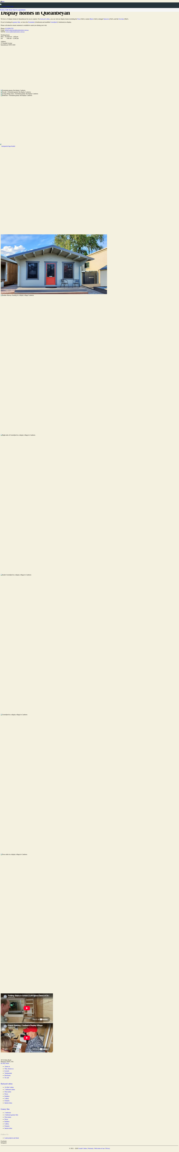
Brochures (7, 1075)
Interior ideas (8, 1103)
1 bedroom (7, 1112)
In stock (6, 1071)
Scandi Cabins (82, 1148)
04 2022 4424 (5, 1063)
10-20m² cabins (9, 1087)
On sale (6, 1077)
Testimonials (8, 1073)
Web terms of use (99, 1148)
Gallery (6, 1098)
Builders (6, 1096)
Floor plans (7, 1092)
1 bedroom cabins (9, 1089)
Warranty (90, 1148)
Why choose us (9, 1069)
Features (6, 1100)
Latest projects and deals (11, 1138)
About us (7, 1066)
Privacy (108, 1148)
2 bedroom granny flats (11, 1115)
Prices (6, 1094)
